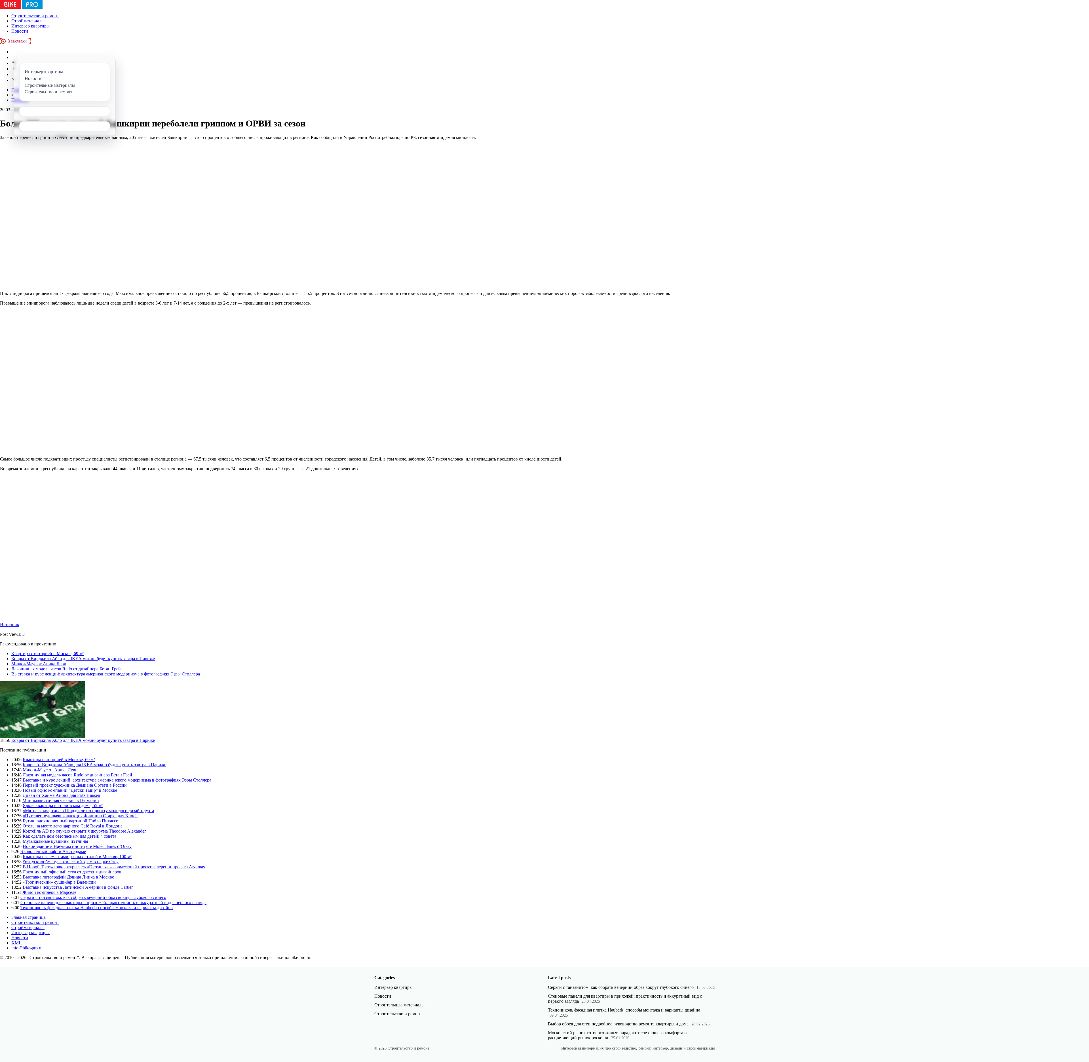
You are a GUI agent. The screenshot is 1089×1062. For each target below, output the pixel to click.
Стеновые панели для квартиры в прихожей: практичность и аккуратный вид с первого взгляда (113, 902)
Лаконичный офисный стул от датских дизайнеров (72, 871)
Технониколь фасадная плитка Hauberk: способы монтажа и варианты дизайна (96, 907)
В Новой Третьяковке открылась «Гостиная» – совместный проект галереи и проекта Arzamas (114, 866)
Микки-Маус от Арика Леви (38, 663)
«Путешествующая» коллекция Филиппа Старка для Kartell (80, 815)
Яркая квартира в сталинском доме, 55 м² (63, 805)
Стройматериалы (28, 20)
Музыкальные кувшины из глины (55, 841)
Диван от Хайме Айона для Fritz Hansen (61, 795)
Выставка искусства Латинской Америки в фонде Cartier (78, 887)
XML (16, 942)
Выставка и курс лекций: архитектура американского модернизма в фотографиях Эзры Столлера (105, 674)
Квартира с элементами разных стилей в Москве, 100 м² (77, 856)
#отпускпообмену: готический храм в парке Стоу (71, 861)
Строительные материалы (399, 1004)
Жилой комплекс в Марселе (49, 892)
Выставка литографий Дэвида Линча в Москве (68, 877)
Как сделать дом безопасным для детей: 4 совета (69, 836)
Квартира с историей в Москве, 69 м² (47, 653)
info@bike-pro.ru (27, 947)
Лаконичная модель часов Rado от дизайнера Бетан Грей (66, 668)
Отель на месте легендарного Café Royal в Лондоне (73, 826)
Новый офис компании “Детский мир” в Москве (70, 790)
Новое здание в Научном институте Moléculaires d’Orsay (77, 846)
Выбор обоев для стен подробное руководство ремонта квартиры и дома (618, 1023)
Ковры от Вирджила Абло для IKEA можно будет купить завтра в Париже (83, 658)
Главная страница (28, 917)
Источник (9, 624)
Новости (19, 31)
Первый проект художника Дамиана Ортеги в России (75, 785)
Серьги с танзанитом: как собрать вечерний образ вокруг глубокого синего (93, 897)
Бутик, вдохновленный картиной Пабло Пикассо (70, 820)
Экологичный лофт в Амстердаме (53, 851)
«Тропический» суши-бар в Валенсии (59, 882)
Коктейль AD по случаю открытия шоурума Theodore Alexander (84, 831)
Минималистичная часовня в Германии (60, 800)
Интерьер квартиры (30, 26)
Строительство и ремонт (35, 15)
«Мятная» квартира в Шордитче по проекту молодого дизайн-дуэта (88, 810)
